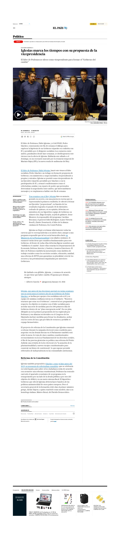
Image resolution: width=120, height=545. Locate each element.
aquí (55, 421)
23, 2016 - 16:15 (30, 132)
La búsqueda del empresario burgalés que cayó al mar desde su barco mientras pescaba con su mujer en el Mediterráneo (96, 251)
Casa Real (51, 413)
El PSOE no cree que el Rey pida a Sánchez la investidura (19, 216)
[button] (60, 94)
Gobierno (45, 413)
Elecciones (23, 413)
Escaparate (16, 490)
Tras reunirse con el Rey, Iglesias (42, 196)
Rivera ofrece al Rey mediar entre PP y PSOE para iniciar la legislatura (19, 208)
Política (18, 36)
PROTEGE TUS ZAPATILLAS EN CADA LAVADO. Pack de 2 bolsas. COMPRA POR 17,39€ (100, 507)
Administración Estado (60, 413)
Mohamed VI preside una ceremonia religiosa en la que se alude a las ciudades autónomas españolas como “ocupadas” (96, 213)
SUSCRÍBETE (93, 24)
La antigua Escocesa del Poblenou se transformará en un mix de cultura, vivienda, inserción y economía (95, 221)
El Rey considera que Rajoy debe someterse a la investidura (19, 201)
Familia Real (30, 413)
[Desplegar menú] (14, 28)
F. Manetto (35, 130)
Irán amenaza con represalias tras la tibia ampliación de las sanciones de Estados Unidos (95, 227)
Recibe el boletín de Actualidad (30, 401)
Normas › (73, 405)
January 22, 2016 (58, 282)
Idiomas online (55, 490)
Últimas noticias (90, 199)
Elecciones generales (27, 47)
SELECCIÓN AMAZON (27, 490)
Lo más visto (89, 240)
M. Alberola (25, 130)
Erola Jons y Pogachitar (93, 256)
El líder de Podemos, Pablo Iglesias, (36, 170)
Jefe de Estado (38, 413)
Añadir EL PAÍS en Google (68, 136)
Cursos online (45, 490)
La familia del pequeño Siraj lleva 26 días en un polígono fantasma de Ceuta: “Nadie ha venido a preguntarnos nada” (97, 245)
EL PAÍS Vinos (65, 490)
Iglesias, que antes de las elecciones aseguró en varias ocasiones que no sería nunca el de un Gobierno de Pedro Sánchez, (47, 293)
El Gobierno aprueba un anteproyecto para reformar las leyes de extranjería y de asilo (44, 41)
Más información (25, 421)
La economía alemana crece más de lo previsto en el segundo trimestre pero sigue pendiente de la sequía (95, 205)
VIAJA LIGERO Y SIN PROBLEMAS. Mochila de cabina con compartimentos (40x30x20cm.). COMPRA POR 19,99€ (83, 509)
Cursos (38, 490)
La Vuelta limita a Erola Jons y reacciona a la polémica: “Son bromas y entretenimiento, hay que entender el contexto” (96, 269)
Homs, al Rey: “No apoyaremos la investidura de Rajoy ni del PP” (19, 223)
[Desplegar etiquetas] (74, 413)
